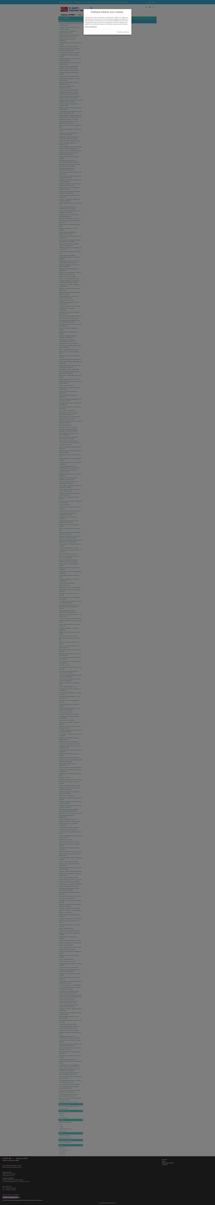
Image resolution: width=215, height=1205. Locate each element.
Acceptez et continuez (123, 32)
